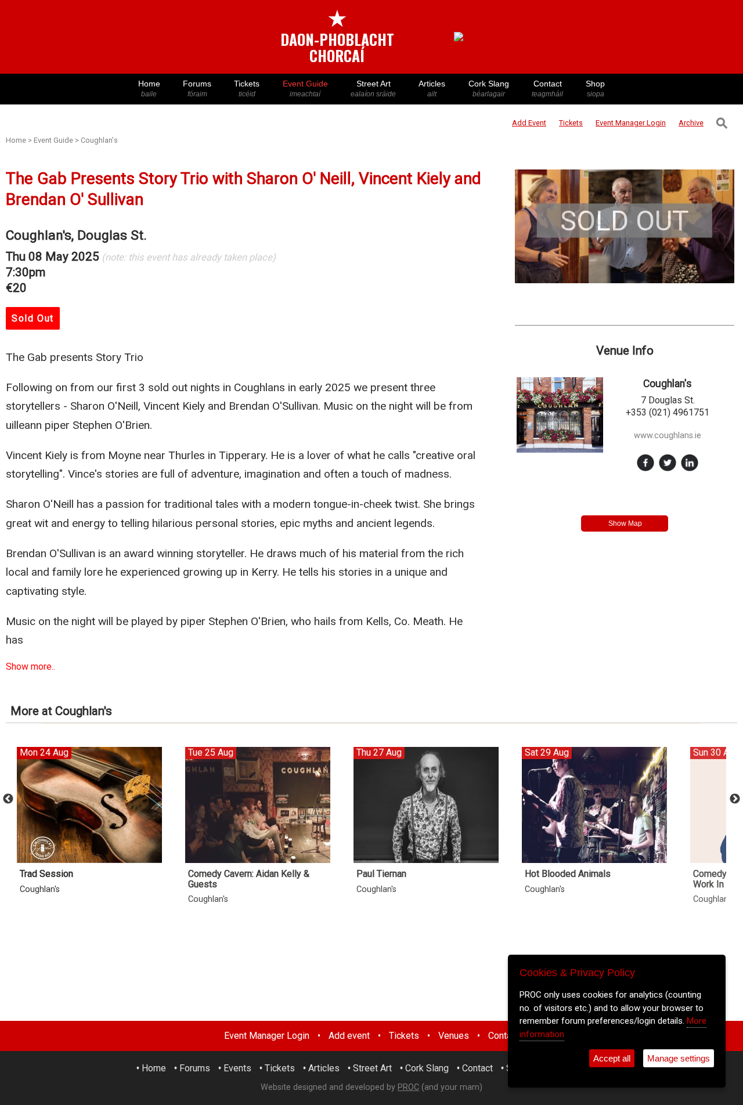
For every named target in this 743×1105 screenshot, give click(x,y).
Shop (595, 88)
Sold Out (33, 318)
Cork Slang (488, 88)
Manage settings (678, 1058)
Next (735, 799)
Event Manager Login (266, 1035)
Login (631, 122)
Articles (432, 88)
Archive (691, 122)
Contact (547, 88)
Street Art (373, 88)
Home (149, 88)
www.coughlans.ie (667, 435)
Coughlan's (99, 140)
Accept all (611, 1058)
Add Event (529, 122)
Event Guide (305, 88)
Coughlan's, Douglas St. (76, 235)
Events (237, 1068)
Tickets (246, 88)
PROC (408, 1087)
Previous (8, 799)
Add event (349, 1035)
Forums (197, 88)
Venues (453, 1035)
